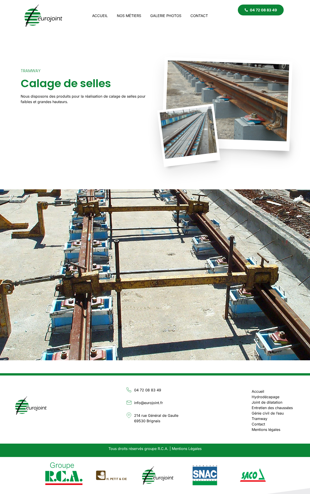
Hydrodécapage (265, 397)
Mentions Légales (187, 448)
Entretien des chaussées (272, 407)
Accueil (100, 15)
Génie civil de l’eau (268, 413)
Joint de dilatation (267, 402)
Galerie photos (165, 15)
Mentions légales (266, 429)
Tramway (30, 71)
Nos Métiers (129, 15)
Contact (199, 15)
